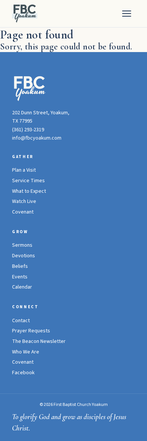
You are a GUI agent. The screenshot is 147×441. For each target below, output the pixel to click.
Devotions (23, 256)
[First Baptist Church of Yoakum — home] (24, 14)
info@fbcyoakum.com (36, 138)
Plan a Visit (24, 170)
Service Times (28, 180)
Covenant (23, 212)
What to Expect (29, 191)
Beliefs (20, 266)
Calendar (22, 287)
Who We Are (25, 352)
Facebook (23, 372)
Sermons (22, 245)
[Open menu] (126, 13)
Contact (21, 320)
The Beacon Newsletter (39, 341)
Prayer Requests (31, 331)
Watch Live (24, 201)
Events (20, 277)
